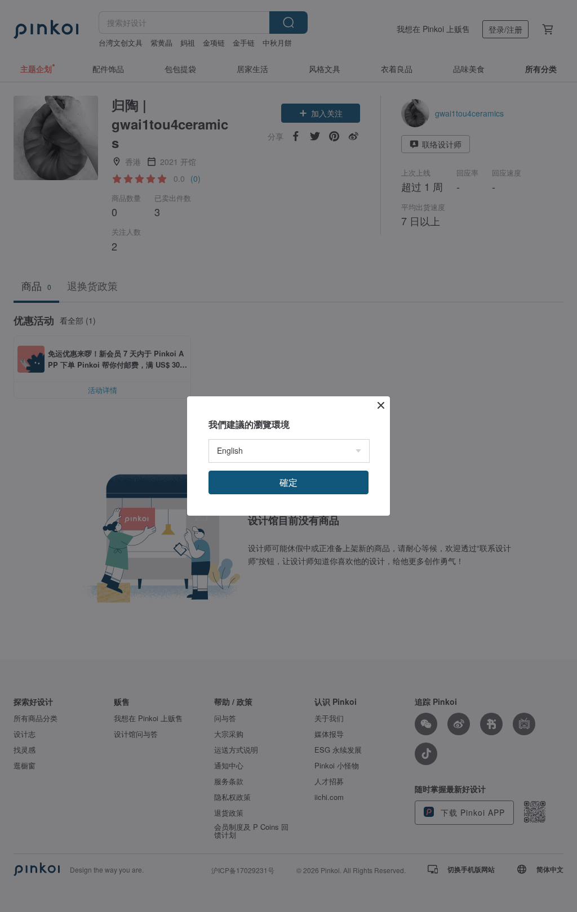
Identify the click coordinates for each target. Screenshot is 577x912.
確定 (288, 482)
